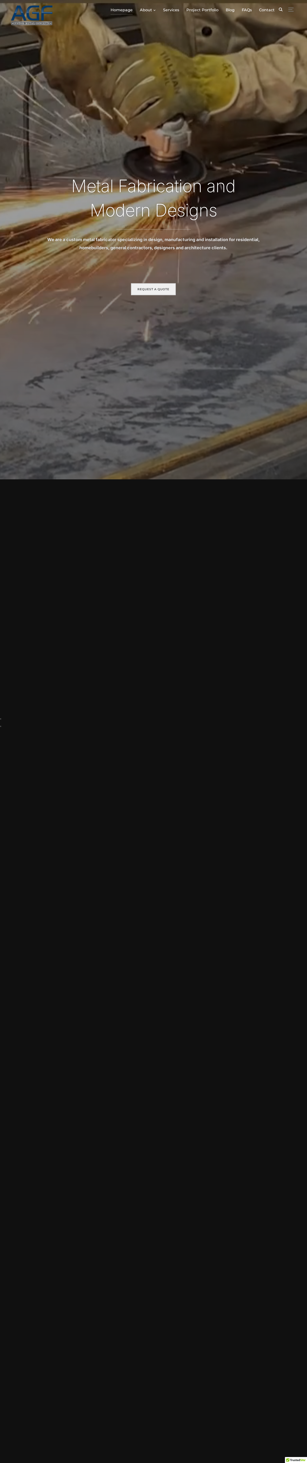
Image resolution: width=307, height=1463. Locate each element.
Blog (230, 10)
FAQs (247, 10)
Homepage (122, 10)
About (146, 10)
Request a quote (153, 289)
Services (171, 10)
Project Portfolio (202, 10)
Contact (267, 10)
